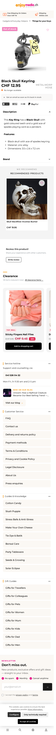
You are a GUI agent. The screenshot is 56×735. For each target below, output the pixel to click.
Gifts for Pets (13, 604)
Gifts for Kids (13, 628)
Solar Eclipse (13, 568)
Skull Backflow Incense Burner (22, 221)
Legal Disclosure (15, 467)
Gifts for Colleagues (17, 596)
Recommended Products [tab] (27, 173)
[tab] (27, 112)
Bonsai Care (12, 543)
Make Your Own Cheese (19, 527)
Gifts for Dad (13, 637)
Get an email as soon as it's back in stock (23, 97)
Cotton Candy (13, 503)
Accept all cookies (28, 721)
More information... (35, 709)
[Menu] (7, 730)
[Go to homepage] (27, 5)
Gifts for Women (15, 612)
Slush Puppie (13, 511)
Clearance (10, 276)
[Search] (20, 730)
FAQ (8, 418)
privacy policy (22, 695)
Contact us (12, 426)
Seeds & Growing (15, 560)
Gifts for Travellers (16, 588)
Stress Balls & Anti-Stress (19, 519)
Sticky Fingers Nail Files (19, 334)
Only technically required (35, 714)
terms (35, 695)
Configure (14, 714)
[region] (27, 51)
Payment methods (16, 442)
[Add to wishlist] (47, 29)
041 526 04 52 (13, 375)
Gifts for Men (13, 645)
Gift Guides (10, 581)
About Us (11, 475)
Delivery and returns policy (21, 434)
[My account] (46, 730)
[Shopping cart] (33, 730)
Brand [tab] (6, 159)
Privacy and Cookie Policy (20, 459)
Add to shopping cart (23, 346)
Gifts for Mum (13, 620)
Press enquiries (14, 483)
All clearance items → (34, 280)
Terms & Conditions (17, 451)
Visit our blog (13, 403)
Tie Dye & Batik (14, 535)
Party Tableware (15, 552)
